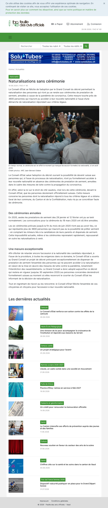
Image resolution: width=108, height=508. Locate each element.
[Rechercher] (86, 46)
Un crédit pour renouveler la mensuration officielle (63, 407)
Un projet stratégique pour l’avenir (56, 350)
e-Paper (59, 24)
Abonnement (76, 24)
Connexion (96, 24)
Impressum (44, 501)
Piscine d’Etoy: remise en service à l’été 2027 (60, 388)
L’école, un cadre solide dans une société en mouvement (66, 369)
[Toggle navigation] (10, 37)
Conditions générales (59, 501)
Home (11, 69)
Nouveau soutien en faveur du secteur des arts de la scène (67, 445)
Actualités (20, 69)
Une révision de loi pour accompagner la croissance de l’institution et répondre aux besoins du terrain (65, 331)
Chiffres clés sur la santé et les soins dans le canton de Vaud (68, 464)
